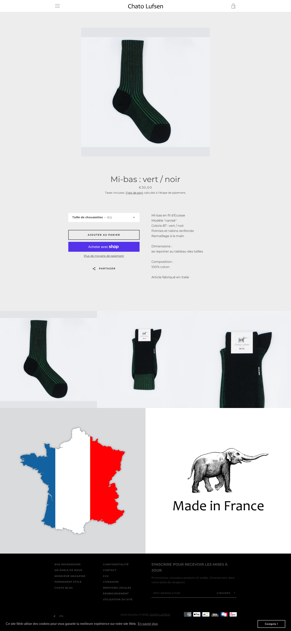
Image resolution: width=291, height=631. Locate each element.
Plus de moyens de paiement (104, 256)
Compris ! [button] (271, 623)
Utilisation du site (118, 599)
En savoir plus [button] (148, 623)
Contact (109, 570)
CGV (106, 576)
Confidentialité (116, 564)
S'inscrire (224, 593)
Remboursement (116, 593)
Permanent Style (68, 581)
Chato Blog (63, 587)
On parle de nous (68, 570)
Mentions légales (117, 587)
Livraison (111, 581)
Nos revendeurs (67, 564)
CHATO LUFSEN (159, 614)
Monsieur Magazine (70, 576)
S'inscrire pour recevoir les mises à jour (189, 567)
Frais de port (134, 192)
